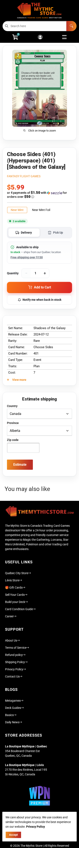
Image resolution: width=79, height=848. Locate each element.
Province (13, 422)
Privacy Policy (14, 669)
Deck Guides (13, 707)
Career (9, 616)
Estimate (20, 465)
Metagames (13, 700)
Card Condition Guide (19, 609)
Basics (9, 715)
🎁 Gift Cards (14, 587)
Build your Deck (15, 602)
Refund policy (14, 655)
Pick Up (58, 232)
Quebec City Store (16, 573)
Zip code (13, 439)
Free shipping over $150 (27, 257)
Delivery (26, 232)
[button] (39, 195)
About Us (11, 640)
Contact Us (12, 676)
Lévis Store (12, 580)
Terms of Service (15, 647)
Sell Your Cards (15, 594)
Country (12, 406)
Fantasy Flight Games (23, 176)
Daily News (12, 722)
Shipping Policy (15, 662)
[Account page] (40, 37)
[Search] (71, 26)
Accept (13, 834)
